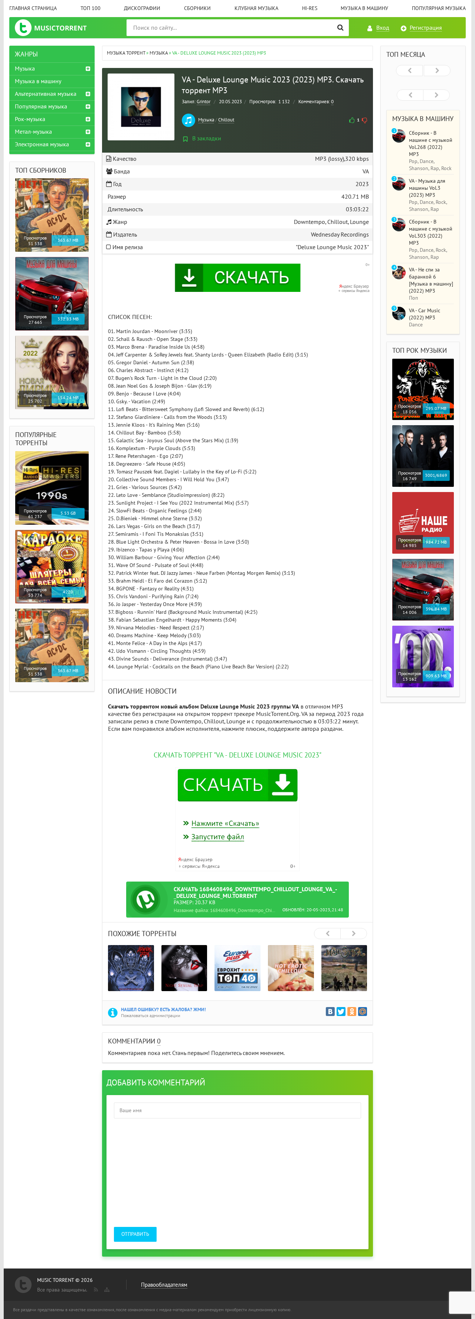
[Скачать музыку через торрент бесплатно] (58, 27)
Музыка (206, 120)
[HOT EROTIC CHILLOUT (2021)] (291, 968)
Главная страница (33, 8)
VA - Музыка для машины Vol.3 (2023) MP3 (427, 188)
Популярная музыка (439, 8)
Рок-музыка (30, 119)
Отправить (135, 1234)
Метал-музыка (33, 131)
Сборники (197, 8)
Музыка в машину (364, 8)
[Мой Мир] (362, 1011)
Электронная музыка (42, 144)
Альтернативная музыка (45, 94)
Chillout (226, 120)
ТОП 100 (91, 8)
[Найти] (340, 27)
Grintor (203, 102)
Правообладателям (164, 1284)
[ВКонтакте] (330, 1011)
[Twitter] (341, 1011)
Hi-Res (309, 8)
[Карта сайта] (106, 1288)
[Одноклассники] (351, 1011)
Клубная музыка (256, 8)
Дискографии (142, 8)
